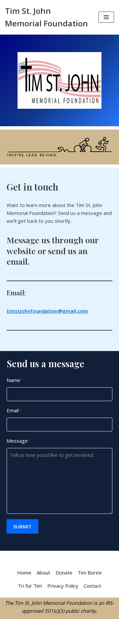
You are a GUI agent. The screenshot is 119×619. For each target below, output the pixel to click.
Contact (92, 585)
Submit (22, 526)
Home (24, 572)
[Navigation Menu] (106, 17)
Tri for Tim (30, 585)
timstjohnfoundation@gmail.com (47, 311)
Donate (64, 572)
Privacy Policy (62, 585)
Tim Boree (90, 572)
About (43, 572)
